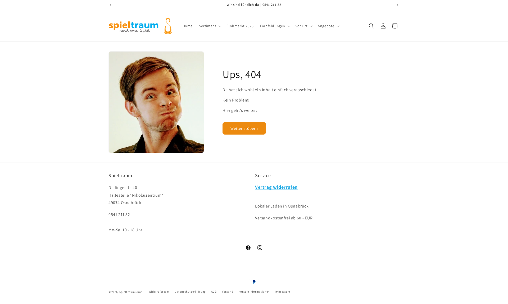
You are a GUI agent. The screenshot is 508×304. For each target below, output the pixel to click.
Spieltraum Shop (131, 292)
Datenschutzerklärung (190, 291)
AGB (214, 291)
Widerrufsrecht (159, 291)
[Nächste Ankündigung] (397, 5)
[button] (209, 25)
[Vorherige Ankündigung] (110, 5)
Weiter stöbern (244, 128)
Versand (227, 291)
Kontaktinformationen (254, 291)
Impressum (282, 291)
